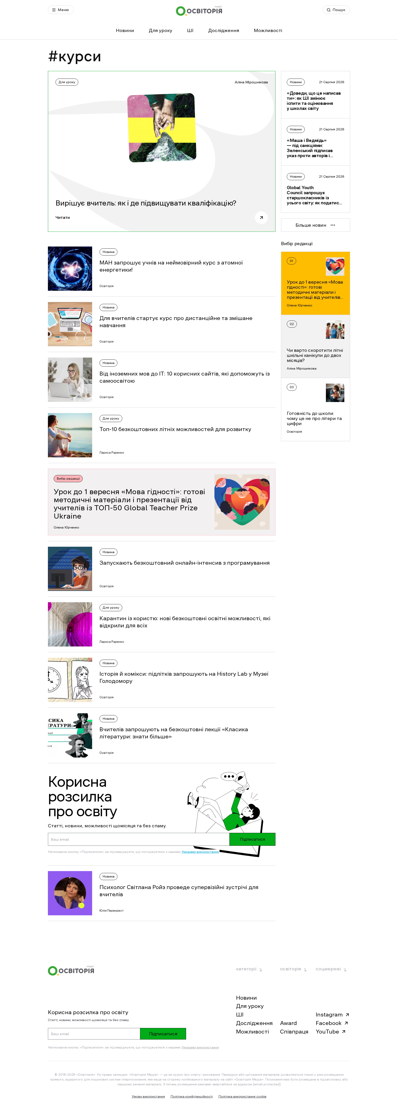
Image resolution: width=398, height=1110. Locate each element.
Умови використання (148, 1096)
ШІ (190, 30)
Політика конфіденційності (191, 1096)
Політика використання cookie (242, 1096)
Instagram (329, 1014)
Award (288, 1023)
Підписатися (252, 839)
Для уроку (160, 30)
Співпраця (294, 1031)
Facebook (329, 1023)
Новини (125, 30)
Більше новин (311, 225)
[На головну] (199, 11)
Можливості (268, 30)
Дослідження (223, 30)
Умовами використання (200, 851)
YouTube (327, 1031)
